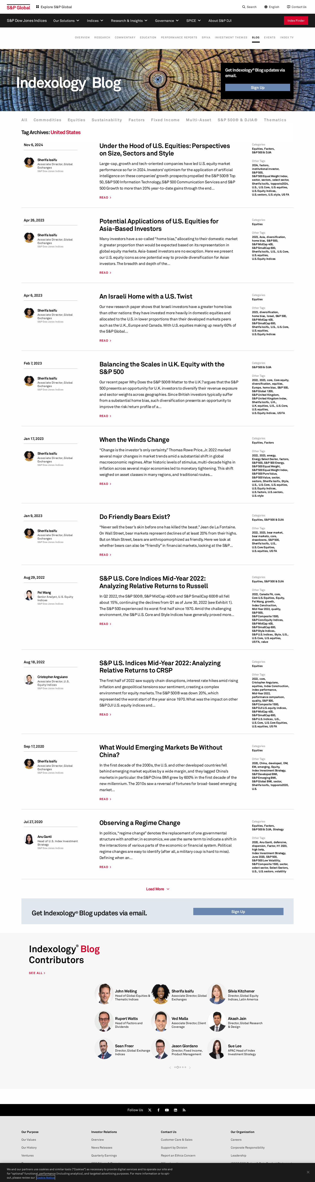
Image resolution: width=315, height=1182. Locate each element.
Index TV (287, 37)
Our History (29, 1147)
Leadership (238, 1155)
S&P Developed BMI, (265, 774)
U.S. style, (274, 194)
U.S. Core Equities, (263, 547)
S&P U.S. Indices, (263, 634)
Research (102, 37)
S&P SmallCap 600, (264, 248)
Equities (77, 120)
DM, (285, 763)
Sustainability (107, 120)
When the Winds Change (134, 439)
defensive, (280, 842)
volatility (280, 871)
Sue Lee (235, 1046)
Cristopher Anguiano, (265, 682)
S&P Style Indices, (263, 630)
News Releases (101, 1147)
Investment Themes (231, 37)
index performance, (264, 689)
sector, (256, 179)
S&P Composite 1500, (265, 616)
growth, (270, 601)
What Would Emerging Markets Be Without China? (160, 751)
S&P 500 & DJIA (261, 152)
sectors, (266, 179)
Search (251, 7)
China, (264, 763)
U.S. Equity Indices (264, 258)
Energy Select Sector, (265, 459)
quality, (276, 609)
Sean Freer (124, 1046)
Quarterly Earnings (104, 1155)
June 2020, (258, 856)
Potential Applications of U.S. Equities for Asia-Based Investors (159, 224)
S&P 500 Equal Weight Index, (270, 176)
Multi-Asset (199, 120)
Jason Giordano (185, 1046)
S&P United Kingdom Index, (269, 398)
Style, (285, 481)
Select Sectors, (279, 867)
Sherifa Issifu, (261, 183)
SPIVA (206, 37)
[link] (149, 1110)
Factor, (271, 845)
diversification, (276, 237)
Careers (236, 1139)
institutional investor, (265, 168)
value (264, 641)
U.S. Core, (264, 187)
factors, (264, 165)
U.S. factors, (259, 492)
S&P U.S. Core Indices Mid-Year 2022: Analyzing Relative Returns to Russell (153, 582)
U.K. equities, (260, 405)
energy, (271, 455)
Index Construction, (264, 605)
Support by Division (174, 1147)
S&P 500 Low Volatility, (266, 860)
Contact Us (299, 7)
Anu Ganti (45, 837)
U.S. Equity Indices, (264, 191)
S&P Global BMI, (262, 781)
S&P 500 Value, (261, 477)
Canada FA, (267, 594)
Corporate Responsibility (248, 1147)
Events (270, 37)
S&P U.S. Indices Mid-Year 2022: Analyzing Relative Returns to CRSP (160, 666)
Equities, (257, 148)
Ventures (27, 1155)
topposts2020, (279, 785)
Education (148, 37)
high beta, (258, 849)
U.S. (254, 788)
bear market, (275, 532)
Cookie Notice (46, 1177)
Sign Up (258, 87)
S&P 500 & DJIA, (262, 829)
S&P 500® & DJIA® (238, 120)
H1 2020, (282, 845)
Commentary (125, 37)
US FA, (256, 641)
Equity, (280, 597)
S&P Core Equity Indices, (267, 620)
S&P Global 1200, (262, 391)
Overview (82, 37)
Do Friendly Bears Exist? (134, 516)
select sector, (280, 179)
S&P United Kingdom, (265, 394)
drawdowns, (259, 539)
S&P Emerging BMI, (264, 777)
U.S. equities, (279, 187)
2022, (255, 380)
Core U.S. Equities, (263, 597)
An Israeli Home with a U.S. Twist (145, 296)
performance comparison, (268, 697)
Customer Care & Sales (176, 1139)
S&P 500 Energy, (274, 462)
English (274, 7)
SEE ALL (36, 973)
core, (270, 380)
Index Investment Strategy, (269, 770)
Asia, (263, 237)
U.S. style (258, 495)
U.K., (274, 402)
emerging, (264, 766)
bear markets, (261, 536)
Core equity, (281, 380)
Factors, (269, 148)
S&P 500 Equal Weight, (266, 466)
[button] (170, 1067)
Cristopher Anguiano (53, 677)
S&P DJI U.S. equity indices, (269, 708)
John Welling (126, 991)
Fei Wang (44, 592)
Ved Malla (180, 1018)
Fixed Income (165, 120)
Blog (256, 37)
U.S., (255, 187)
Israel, (271, 316)
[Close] (308, 1172)
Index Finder (296, 20)
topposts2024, (279, 183)
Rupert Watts (126, 1018)
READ (104, 197)
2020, (255, 763)
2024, (255, 165)
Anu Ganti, (266, 842)
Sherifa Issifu (47, 160)
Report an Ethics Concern (178, 1155)
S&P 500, (257, 172)
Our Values (28, 1139)
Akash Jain (237, 1018)
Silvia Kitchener (241, 991)
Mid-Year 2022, (261, 609)
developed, (275, 763)
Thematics (275, 120)
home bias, (259, 240)
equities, (277, 383)
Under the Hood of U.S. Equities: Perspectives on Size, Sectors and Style (164, 149)
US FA (285, 194)
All (24, 120)
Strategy (278, 829)
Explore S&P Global (56, 7)
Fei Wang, (258, 601)
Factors (137, 120)
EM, (254, 766)
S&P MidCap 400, (262, 244)
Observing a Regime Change (139, 822)
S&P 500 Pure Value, (264, 473)
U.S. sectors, (259, 194)
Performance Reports (179, 37)
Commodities (48, 120)
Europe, (257, 387)
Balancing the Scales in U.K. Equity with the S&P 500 (162, 367)
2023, (255, 237)
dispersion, (259, 845)
